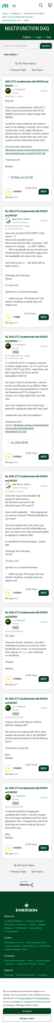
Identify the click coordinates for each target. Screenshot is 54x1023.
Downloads (8, 974)
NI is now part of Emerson (14, 960)
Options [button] (44, 91)
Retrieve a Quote (13, 945)
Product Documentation (26, 974)
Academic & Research (13, 920)
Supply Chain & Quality (27, 963)
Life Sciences (21, 927)
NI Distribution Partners (13, 942)
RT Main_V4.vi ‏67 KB (22, 177)
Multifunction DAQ (11, 20)
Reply (44, 191)
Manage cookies (27, 1018)
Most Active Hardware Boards (17, 17)
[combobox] (20, 46)
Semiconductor (36, 927)
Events (41, 963)
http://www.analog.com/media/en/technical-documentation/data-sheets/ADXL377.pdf (27, 428)
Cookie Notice (42, 998)
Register (27, 37)
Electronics (22, 924)
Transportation (12, 931)
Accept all (26, 1011)
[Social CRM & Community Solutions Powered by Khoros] (26, 884)
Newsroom (10, 963)
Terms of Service (29, 945)
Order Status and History (36, 942)
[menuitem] (41, 5)
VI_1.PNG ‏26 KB (19, 442)
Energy (32, 924)
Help (48, 37)
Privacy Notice (25, 998)
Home (4, 13)
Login (39, 37)
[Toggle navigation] (14, 6)
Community (15, 13)
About (30, 960)
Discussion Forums (33, 13)
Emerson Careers (43, 960)
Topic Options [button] (10, 54)
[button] (8, 192)
